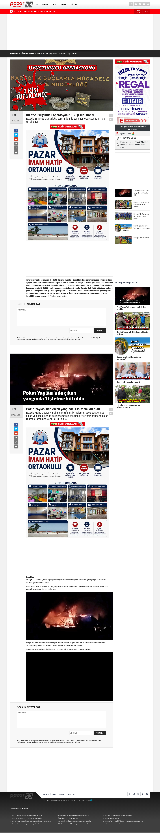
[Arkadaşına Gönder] (16, 144)
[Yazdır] (16, 148)
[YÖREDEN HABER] (36, 4)
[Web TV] (136, 4)
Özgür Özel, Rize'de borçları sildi (68, 818)
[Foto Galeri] (140, 4)
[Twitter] (16, 135)
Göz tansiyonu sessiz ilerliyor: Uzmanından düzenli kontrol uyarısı (31, 821)
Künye (54, 794)
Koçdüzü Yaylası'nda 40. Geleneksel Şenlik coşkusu (73, 815)
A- (111, 119)
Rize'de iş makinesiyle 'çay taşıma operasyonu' (119, 815)
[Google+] (16, 139)
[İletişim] (144, 4)
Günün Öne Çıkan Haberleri (19, 809)
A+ (111, 115)
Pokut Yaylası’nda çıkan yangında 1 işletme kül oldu (27, 815)
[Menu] (131, 4)
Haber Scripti (86, 800)
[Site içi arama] (148, 4)
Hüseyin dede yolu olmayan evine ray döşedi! (25, 824)
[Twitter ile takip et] (134, 794)
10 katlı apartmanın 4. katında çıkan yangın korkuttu (73, 824)
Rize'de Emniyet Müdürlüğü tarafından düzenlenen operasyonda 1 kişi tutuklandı (66, 120)
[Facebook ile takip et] (129, 794)
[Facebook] (16, 130)
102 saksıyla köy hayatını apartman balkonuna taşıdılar (74, 821)
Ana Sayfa (46, 794)
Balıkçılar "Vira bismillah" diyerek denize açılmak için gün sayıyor (124, 821)
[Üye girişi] (142, 794)
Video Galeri (71, 794)
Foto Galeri (61, 794)
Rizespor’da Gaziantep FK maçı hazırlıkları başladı (34, 11)
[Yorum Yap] (16, 152)
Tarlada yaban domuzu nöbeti (114, 824)
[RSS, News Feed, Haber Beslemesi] (138, 794)
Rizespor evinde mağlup (112, 818)
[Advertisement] (80, 32)
